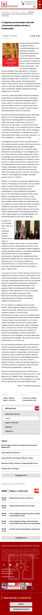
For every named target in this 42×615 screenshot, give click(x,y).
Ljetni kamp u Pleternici (11, 453)
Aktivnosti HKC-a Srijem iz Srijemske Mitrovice (20, 463)
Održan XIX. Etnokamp (10, 469)
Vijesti (23, 12)
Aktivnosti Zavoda (12, 414)
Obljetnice (9, 431)
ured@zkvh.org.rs (8, 577)
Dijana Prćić (36, 386)
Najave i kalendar (12, 423)
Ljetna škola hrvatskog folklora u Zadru (17, 458)
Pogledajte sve (21, 475)
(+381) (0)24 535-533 (29, 2)
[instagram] (18, 565)
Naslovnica (5, 12)
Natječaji (8, 427)
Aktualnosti (15, 12)
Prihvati (21, 604)
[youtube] (11, 565)
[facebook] (5, 565)
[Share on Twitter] (38, 36)
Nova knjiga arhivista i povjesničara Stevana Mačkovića (19, 446)
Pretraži (29, 6)
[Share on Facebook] (36, 36)
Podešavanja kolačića (21, 609)
